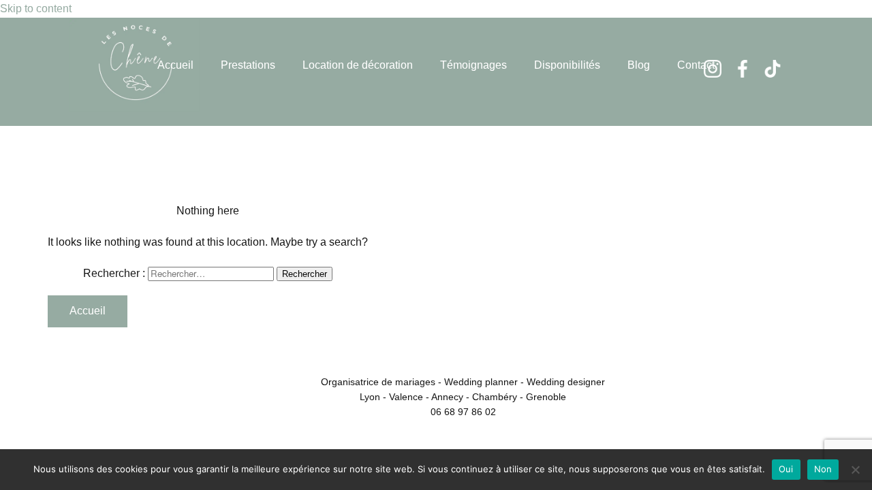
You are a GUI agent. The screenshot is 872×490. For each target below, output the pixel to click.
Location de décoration (357, 65)
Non (823, 468)
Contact (696, 65)
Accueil (175, 65)
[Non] (855, 469)
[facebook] (742, 69)
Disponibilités (567, 65)
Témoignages (473, 65)
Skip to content (36, 8)
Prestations (248, 65)
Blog (638, 65)
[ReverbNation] (772, 69)
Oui (786, 468)
